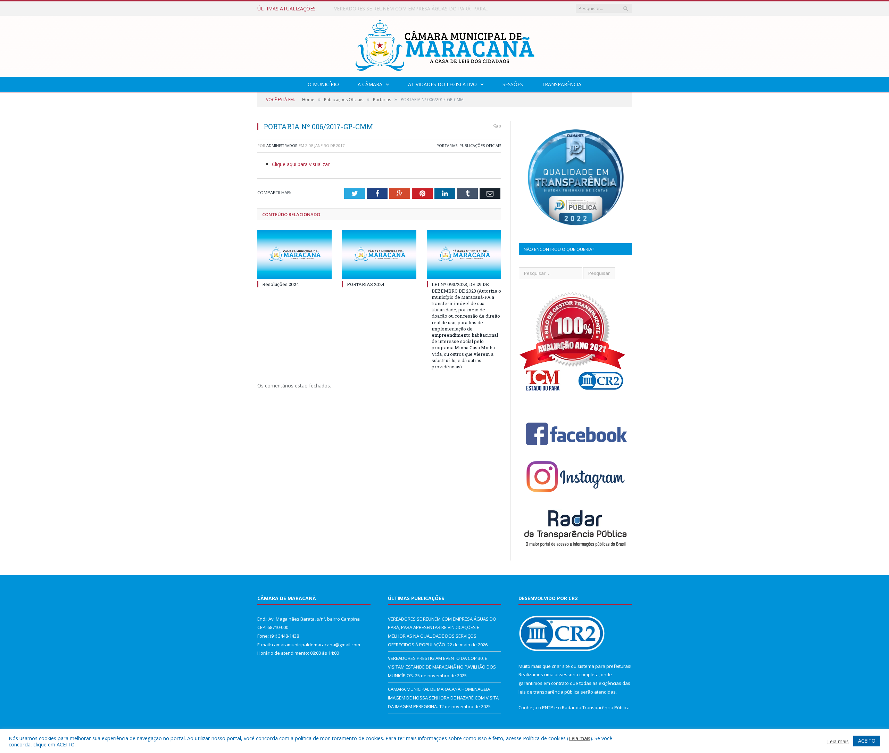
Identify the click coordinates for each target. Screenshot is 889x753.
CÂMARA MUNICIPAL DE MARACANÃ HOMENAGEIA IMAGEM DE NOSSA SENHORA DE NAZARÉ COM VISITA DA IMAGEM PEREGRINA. (443, 697)
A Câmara (370, 84)
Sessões (512, 84)
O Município (323, 84)
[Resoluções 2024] (294, 254)
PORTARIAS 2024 (365, 284)
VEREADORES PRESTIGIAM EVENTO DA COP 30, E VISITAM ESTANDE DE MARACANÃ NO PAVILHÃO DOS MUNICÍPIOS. (414, 9)
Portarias (447, 145)
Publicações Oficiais (480, 145)
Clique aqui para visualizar (301, 164)
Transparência (561, 84)
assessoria (566, 674)
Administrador (282, 145)
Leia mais (579, 738)
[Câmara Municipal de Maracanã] (444, 45)
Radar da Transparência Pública (596, 707)
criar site (561, 666)
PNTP (547, 707)
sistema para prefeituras (604, 666)
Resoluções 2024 (280, 284)
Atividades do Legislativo (442, 84)
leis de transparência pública (549, 692)
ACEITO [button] (866, 740)
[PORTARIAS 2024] (379, 254)
